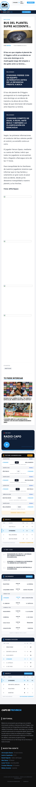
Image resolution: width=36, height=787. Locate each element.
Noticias (7, 19)
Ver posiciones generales (26, 696)
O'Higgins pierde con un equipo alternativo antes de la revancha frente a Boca (17, 79)
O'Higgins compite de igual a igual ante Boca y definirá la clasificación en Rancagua (17, 122)
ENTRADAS (30, 2)
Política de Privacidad (13, 781)
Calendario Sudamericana (26, 542)
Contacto (26, 781)
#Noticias (8, 368)
